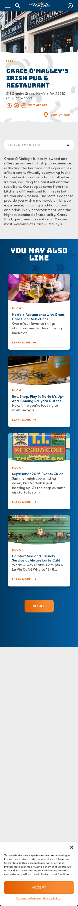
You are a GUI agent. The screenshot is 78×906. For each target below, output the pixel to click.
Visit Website (37, 105)
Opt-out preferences (28, 898)
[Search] (18, 5)
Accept (39, 887)
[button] (72, 847)
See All (39, 606)
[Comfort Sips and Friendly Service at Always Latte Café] (39, 550)
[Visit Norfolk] (39, 5)
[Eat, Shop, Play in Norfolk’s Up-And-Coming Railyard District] (39, 391)
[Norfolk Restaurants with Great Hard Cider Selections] (39, 312)
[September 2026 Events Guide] (39, 471)
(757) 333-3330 (19, 98)
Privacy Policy (51, 898)
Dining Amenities (24, 145)
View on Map (60, 114)
